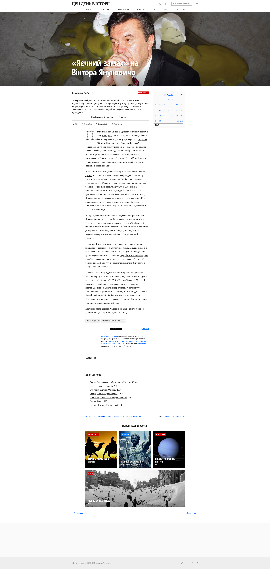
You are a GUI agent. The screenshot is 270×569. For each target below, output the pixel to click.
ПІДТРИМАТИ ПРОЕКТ (181, 3)
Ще (166, 9)
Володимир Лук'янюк (82, 92)
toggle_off (197, 4)
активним (142, 344)
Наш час (137, 416)
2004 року (122, 312)
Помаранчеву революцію (97, 298)
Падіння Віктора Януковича (103, 404)
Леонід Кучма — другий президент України (110, 382)
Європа (116, 416)
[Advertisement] (169, 164)
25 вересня (191, 513)
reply (147, 124)
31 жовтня (90, 272)
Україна (100, 416)
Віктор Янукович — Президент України (108, 397)
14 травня (142, 139)
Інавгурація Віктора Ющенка (103, 393)
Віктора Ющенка (126, 280)
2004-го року (180, 416)
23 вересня (79, 513)
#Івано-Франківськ (108, 320)
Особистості (143, 93)
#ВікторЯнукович (93, 320)
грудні (114, 312)
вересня (169, 416)
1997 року (100, 142)
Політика (107, 416)
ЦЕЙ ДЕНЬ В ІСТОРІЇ (91, 4)
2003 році (134, 158)
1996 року (107, 135)
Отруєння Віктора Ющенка (103, 389)
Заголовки (105, 9)
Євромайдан (95, 401)
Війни (90, 474)
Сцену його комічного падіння (134, 255)
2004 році (92, 171)
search (160, 4)
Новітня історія (127, 416)
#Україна (121, 320)
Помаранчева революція (101, 385)
